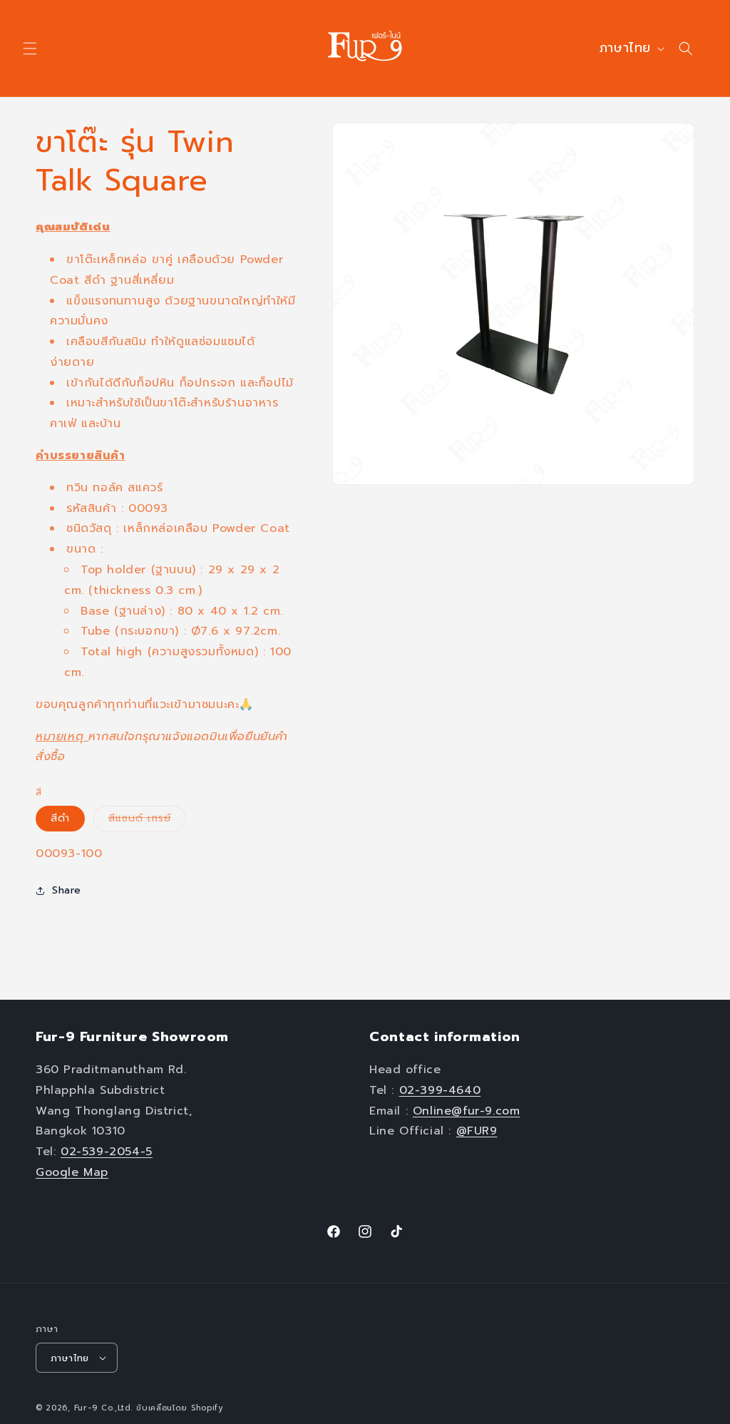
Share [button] (66, 890)
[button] (30, 48)
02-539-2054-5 (107, 1151)
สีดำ (60, 818)
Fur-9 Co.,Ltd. (103, 1408)
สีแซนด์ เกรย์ (147, 820)
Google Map (72, 1172)
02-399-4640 (440, 1090)
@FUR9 (477, 1130)
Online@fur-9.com (466, 1111)
